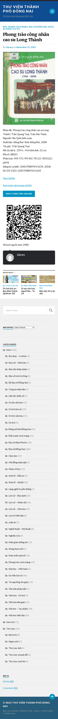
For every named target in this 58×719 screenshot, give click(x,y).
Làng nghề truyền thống (20, 489)
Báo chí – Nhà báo (17, 362)
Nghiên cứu (14, 535)
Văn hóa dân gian (17, 602)
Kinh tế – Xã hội (16, 482)
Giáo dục (13, 455)
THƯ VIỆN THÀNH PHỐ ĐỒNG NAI (21, 9)
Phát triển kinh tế (17, 555)
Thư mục (10, 628)
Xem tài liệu (9, 178)
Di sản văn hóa (16, 402)
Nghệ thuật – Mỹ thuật (20, 529)
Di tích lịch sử (15, 409)
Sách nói (10, 622)
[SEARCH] (51, 310)
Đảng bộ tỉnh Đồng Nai (20, 429)
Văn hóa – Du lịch (17, 595)
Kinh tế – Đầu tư (16, 475)
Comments (10, 688)
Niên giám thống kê (18, 542)
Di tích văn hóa (16, 415)
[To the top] (52, 696)
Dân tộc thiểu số (16, 396)
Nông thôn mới (16, 548)
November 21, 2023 (26, 47)
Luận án (12, 522)
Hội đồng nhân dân (17, 462)
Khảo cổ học (15, 469)
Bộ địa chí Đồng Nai (18, 382)
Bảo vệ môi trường (18, 376)
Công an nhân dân (17, 389)
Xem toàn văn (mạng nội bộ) (17, 185)
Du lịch (12, 422)
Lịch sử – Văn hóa (17, 509)
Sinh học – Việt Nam (18, 568)
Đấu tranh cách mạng (15, 27)
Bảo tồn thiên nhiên (18, 369)
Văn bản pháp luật (17, 588)
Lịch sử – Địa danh (17, 495)
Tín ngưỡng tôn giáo (18, 582)
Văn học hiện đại (16, 615)
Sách (51, 27)
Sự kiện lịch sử (11, 29)
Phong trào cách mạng (19, 562)
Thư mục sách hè (17, 661)
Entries (8, 681)
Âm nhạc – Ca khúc (18, 356)
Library (9, 47)
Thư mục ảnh (15, 648)
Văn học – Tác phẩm (18, 608)
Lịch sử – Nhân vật (17, 502)
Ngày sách (14, 641)
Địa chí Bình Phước (18, 442)
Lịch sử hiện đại (16, 515)
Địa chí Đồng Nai (38, 27)
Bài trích (13, 634)
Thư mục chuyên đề (18, 654)
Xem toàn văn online (19, 194)
